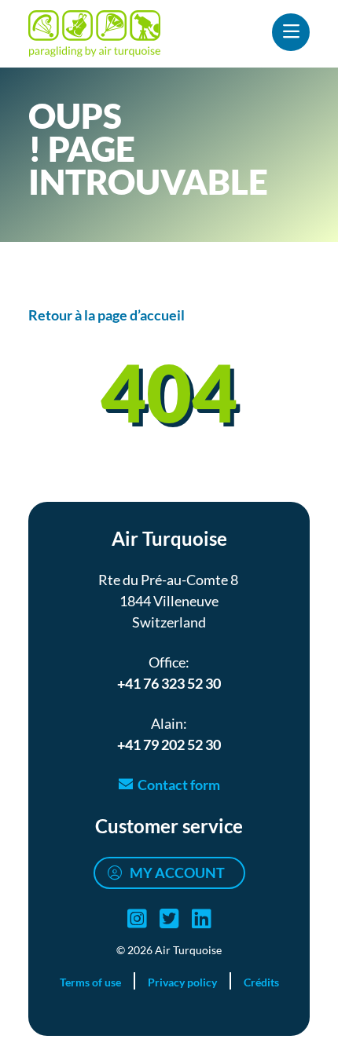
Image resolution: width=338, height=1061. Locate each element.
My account (177, 872)
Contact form (179, 784)
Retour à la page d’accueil (106, 315)
